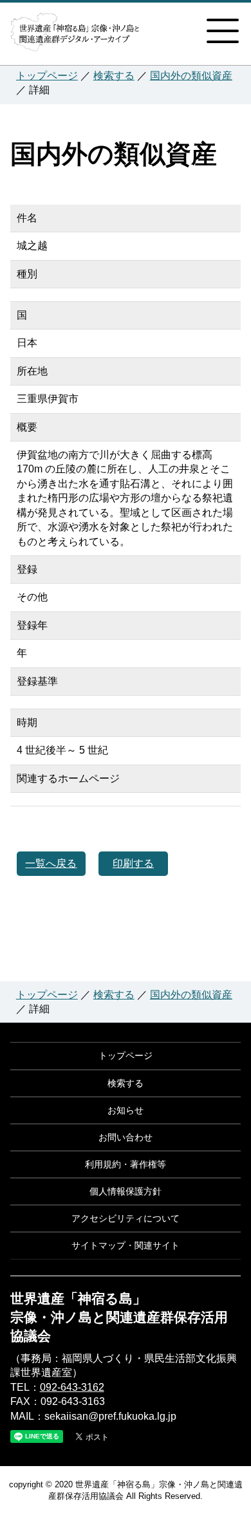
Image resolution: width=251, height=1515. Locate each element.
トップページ (47, 75)
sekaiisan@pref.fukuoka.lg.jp (110, 1416)
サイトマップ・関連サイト (125, 1245)
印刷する (133, 863)
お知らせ (125, 1110)
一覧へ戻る (51, 863)
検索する (114, 75)
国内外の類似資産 (191, 75)
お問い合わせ (125, 1137)
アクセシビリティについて (125, 1218)
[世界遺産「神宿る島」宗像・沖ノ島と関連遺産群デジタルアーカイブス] (74, 37)
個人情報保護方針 (125, 1191)
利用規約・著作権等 (125, 1164)
